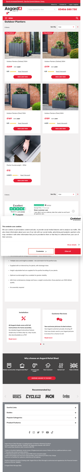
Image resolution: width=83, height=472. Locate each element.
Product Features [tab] (14, 423)
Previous (5, 396)
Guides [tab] (9, 413)
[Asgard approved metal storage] (17, 396)
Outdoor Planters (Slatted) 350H (55, 61)
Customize (40, 251)
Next (77, 396)
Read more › (13, 339)
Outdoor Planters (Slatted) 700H (17, 61)
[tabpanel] (24, 325)
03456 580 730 (67, 9)
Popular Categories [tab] (14, 418)
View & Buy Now (23, 77)
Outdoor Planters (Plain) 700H (16, 113)
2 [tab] (43, 344)
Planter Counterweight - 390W (16, 165)
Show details (72, 245)
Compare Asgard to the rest (42, 378)
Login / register (73, 4)
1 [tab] (40, 344)
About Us (54, 4)
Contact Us (63, 4)
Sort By (53, 27)
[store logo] (15, 9)
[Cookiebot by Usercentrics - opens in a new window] (72, 219)
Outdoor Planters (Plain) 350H (54, 113)
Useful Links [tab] (12, 407)
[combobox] (42, 9)
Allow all (68, 251)
